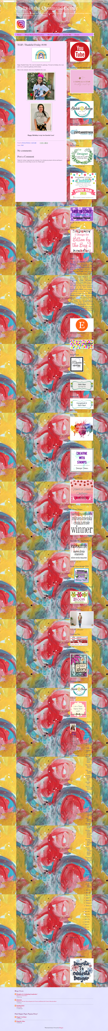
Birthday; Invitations (74, 267)
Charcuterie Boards (81, 273)
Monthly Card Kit (54, 35)
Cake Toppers (80, 269)
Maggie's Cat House (21, 1017)
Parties (80, 297)
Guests (71, 287)
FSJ (71, 285)
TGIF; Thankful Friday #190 (89, 793)
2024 (86, 730)
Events (77, 35)
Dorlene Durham (74, 733)
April (87, 898)
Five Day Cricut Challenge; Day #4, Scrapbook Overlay (89, 833)
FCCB (88, 284)
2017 (86, 917)
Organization (86, 295)
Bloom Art (73, 269)
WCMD (86, 310)
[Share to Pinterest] (47, 143)
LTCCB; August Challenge (89, 885)
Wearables (90, 310)
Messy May (84, 293)
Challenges (73, 273)
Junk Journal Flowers (88, 797)
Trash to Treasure (89, 306)
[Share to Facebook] (45, 143)
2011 (86, 932)
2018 (86, 914)
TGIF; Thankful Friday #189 (89, 819)
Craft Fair (85, 275)
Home (19, 35)
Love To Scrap (77, 293)
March (87, 900)
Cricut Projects (82, 276)
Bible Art (90, 266)
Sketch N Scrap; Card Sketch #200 (89, 787)
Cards (81, 271)
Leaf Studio (80, 291)
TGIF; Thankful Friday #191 (89, 771)
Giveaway (90, 285)
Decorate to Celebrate (75, 282)
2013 (86, 927)
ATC (89, 264)
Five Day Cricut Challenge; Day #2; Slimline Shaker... (89, 851)
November (88, 744)
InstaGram (90, 287)
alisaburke (19, 1000)
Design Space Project (85, 282)
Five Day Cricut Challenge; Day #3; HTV (89, 842)
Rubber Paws (78, 301)
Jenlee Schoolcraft (88, 289)
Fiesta (91, 284)
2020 (86, 909)
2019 (86, 911)
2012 (86, 929)
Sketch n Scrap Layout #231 (89, 808)
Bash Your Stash (77, 266)
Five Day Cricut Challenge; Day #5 (89, 826)
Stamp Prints (90, 304)
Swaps (78, 306)
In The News (82, 287)
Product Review (85, 299)
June (87, 892)
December (88, 740)
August (88, 754)
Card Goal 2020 (89, 269)
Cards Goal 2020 (88, 271)
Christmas (90, 273)
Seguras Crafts (89, 303)
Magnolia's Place (21, 1021)
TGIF (22, 145)
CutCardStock (89, 280)
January (88, 905)
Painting (91, 295)
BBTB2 (85, 266)
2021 (86, 738)
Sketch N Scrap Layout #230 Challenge (89, 813)
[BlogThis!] (42, 143)
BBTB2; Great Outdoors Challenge (89, 876)
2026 (86, 725)
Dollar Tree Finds (77, 284)
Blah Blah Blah (83, 267)
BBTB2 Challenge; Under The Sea (89, 803)
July (87, 890)
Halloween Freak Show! (22, 995)
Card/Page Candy (74, 271)
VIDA (75, 310)
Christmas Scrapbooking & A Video (89, 778)
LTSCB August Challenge (89, 880)
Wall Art (82, 310)
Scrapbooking (88, 301)
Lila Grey (86, 291)
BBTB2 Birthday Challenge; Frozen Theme (89, 759)
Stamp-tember (73, 306)
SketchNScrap (82, 304)
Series (71, 304)
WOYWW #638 (88, 782)
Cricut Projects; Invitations (82, 278)
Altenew (78, 264)
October (88, 748)
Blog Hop (90, 267)
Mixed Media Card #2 (89, 871)
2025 (86, 727)
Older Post (63, 205)
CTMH (81, 280)
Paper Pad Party (74, 297)
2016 (86, 919)
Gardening (84, 285)
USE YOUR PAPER (82, 308)
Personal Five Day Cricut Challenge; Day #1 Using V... (89, 860)
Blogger (61, 1027)
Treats (71, 308)
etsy (83, 283)
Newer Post (19, 205)
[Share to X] (44, 143)
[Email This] (41, 143)
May (87, 895)
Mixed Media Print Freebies (34, 35)
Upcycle (75, 308)
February (88, 903)
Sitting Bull (19, 1007)
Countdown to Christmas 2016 (76, 275)
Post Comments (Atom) (27, 209)
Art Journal (84, 264)
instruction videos (76, 289)
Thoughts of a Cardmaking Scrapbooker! (27, 994)
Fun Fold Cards (77, 285)
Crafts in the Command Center (46, 7)
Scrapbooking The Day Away (77, 303)
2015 (86, 922)
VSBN (78, 310)
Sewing (75, 304)
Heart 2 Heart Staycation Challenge (89, 766)
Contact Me (67, 35)
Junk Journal (73, 291)
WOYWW (73, 312)
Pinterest (85, 297)
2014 (86, 924)
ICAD (75, 287)
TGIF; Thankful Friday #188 (89, 867)
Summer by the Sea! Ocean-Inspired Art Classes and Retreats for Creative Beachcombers (36, 1001)
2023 (86, 732)
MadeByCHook (20, 1006)
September (88, 750)
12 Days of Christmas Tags (79, 262)
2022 (86, 735)
